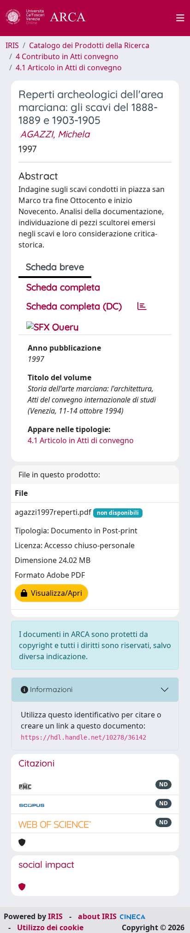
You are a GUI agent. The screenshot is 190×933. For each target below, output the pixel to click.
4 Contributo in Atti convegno (67, 56)
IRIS (12, 45)
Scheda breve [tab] (55, 266)
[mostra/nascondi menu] (180, 18)
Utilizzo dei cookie (50, 927)
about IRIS (97, 916)
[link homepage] (51, 18)
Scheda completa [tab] (63, 287)
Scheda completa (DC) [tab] (74, 306)
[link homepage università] (136, 18)
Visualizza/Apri (54, 593)
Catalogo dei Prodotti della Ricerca (89, 45)
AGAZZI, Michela (54, 134)
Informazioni (50, 689)
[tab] (142, 306)
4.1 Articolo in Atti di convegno (69, 67)
